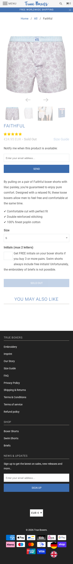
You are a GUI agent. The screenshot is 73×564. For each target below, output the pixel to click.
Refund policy (11, 411)
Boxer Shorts (11, 431)
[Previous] (27, 99)
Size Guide (61, 139)
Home (24, 18)
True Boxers (40, 529)
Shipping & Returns (15, 389)
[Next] (45, 99)
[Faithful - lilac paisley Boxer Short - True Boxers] (37, 64)
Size (7, 230)
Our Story (9, 361)
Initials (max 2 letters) (18, 247)
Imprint (8, 353)
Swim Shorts (11, 438)
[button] (13, 134)
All (35, 18)
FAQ (6, 375)
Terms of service (13, 404)
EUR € (36, 513)
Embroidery (10, 346)
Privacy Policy (12, 382)
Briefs (7, 445)
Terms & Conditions (15, 397)
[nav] (9, 3)
